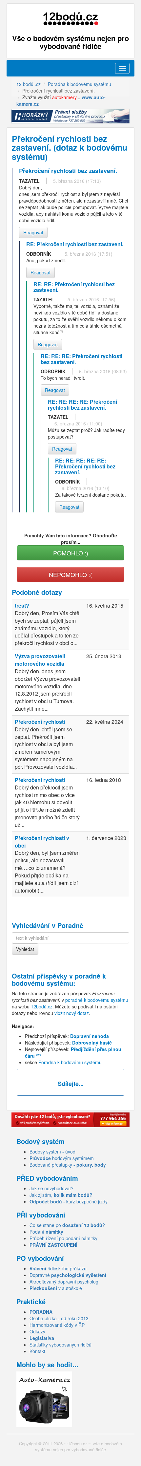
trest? (22, 605)
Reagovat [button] (33, 232)
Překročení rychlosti (40, 721)
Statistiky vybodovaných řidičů (60, 1344)
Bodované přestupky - (68, 1164)
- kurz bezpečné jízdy (69, 1201)
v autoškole (56, 1288)
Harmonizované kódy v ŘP (57, 1325)
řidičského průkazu (58, 1268)
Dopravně (68, 1275)
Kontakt (37, 1351)
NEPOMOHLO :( (70, 574)
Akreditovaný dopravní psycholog (64, 1281)
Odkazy (37, 1331)
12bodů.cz (41, 1006)
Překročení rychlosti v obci (42, 841)
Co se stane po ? (67, 1225)
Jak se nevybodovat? (51, 1188)
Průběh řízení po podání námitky (63, 1238)
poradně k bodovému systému (59, 979)
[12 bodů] (70, 19)
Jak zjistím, (61, 1195)
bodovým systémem (62, 1158)
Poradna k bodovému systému (70, 1062)
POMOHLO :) (70, 553)
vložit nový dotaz (71, 1013)
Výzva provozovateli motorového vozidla (40, 659)
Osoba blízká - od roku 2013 (59, 1318)
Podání (46, 1231)
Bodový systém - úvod (52, 1151)
